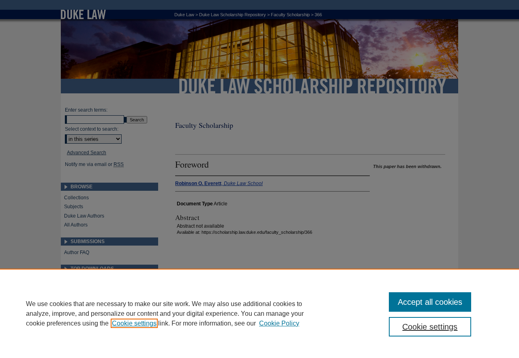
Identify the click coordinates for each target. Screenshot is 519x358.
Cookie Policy (279, 323)
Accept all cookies (430, 302)
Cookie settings (134, 323)
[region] (259, 313)
